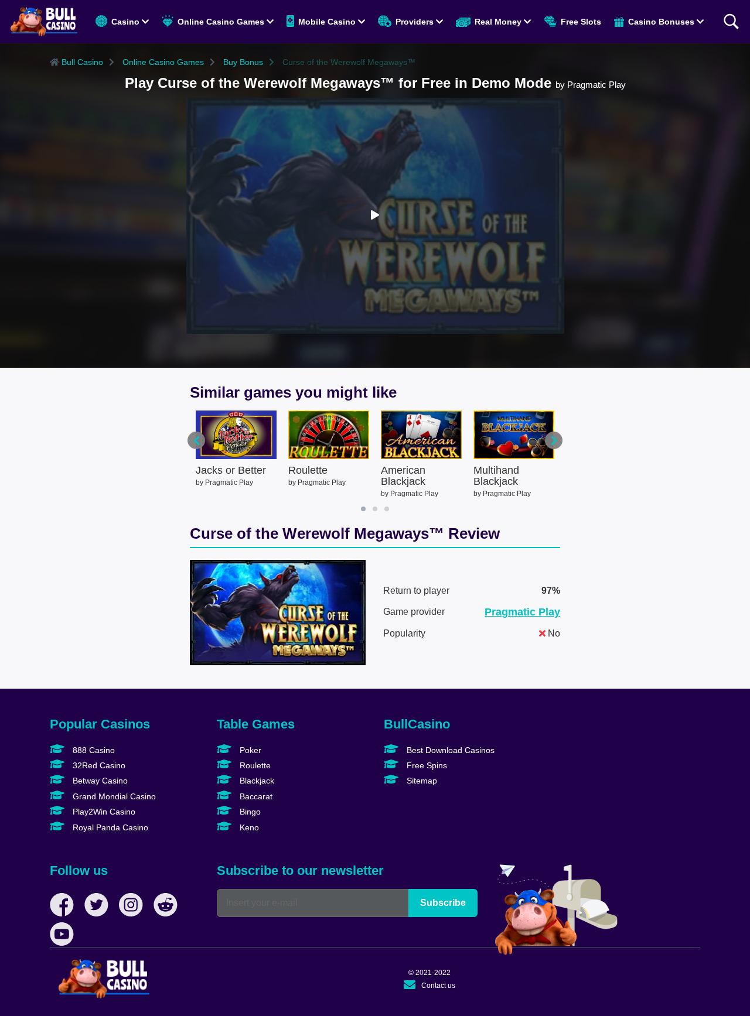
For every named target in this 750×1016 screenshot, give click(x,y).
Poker (249, 750)
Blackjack (255, 780)
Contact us (438, 985)
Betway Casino (99, 780)
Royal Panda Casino (109, 827)
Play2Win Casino (102, 811)
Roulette (254, 765)
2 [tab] (375, 509)
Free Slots (579, 21)
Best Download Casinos (449, 750)
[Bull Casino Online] (44, 21)
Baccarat (254, 796)
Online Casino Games (221, 21)
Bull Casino (81, 62)
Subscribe (443, 903)
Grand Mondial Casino (113, 796)
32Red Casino (97, 765)
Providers (414, 21)
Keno (248, 827)
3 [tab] (386, 509)
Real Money (498, 21)
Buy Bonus (242, 62)
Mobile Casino (327, 21)
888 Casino (92, 750)
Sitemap (420, 780)
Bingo (249, 811)
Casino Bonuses (661, 21)
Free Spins (425, 765)
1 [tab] (363, 509)
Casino (125, 21)
